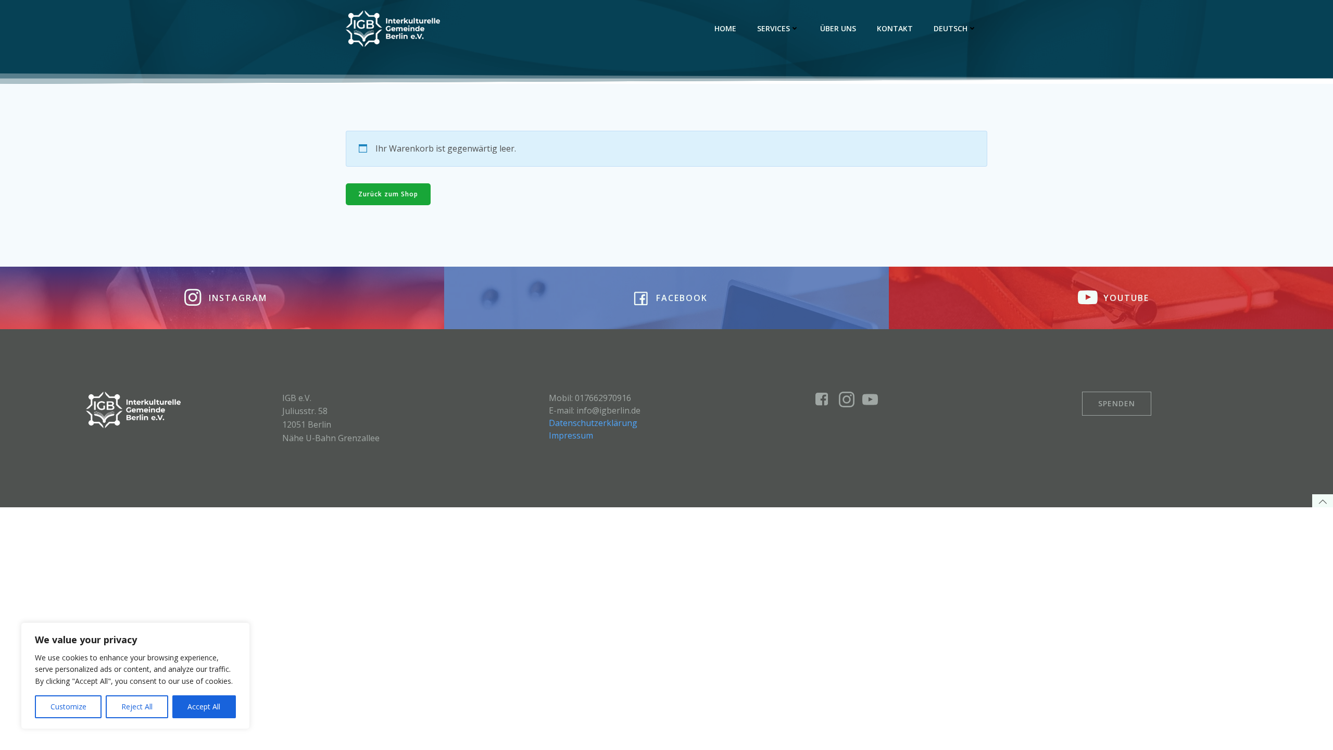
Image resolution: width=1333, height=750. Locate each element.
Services (773, 28)
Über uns (838, 28)
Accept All (203, 706)
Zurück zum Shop (388, 194)
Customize (68, 706)
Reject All (137, 706)
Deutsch (950, 28)
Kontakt (895, 28)
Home (725, 28)
